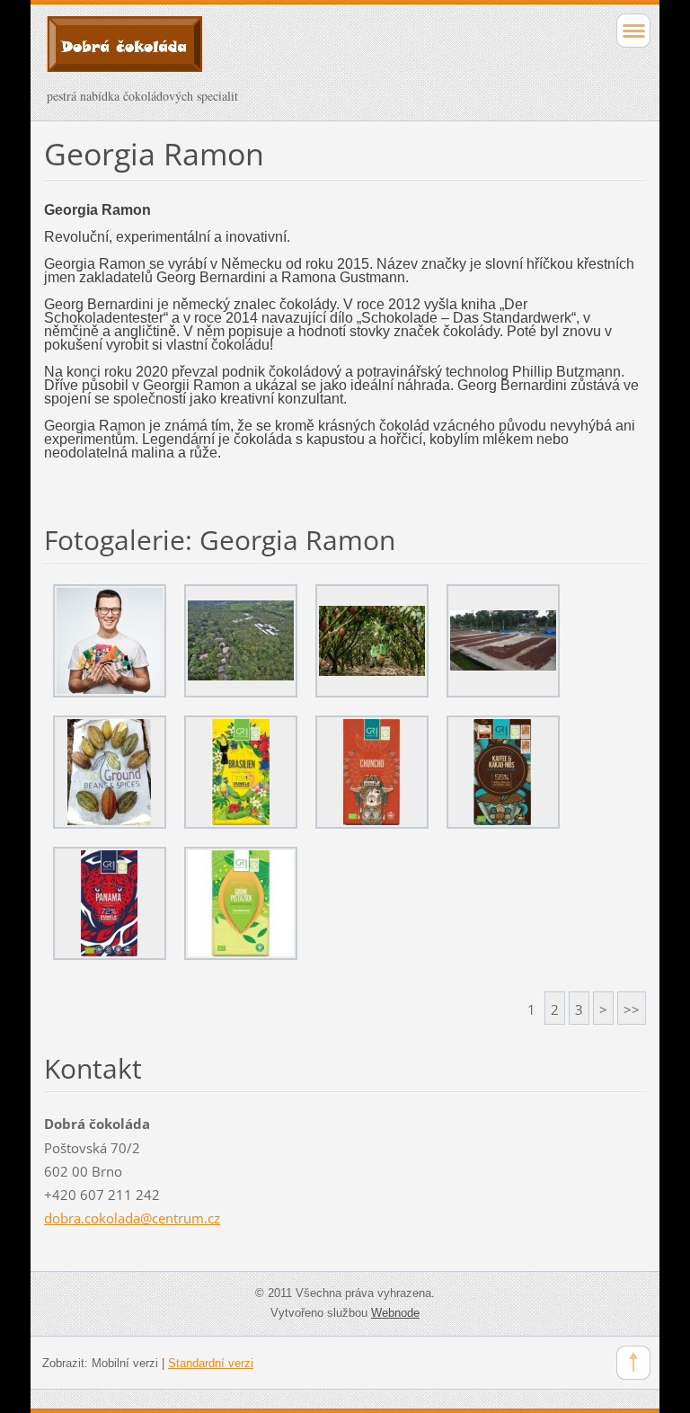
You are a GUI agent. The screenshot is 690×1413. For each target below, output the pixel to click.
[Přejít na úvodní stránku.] (285, 52)
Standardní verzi (210, 1363)
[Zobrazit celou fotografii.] (109, 641)
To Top (633, 1363)
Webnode (395, 1313)
